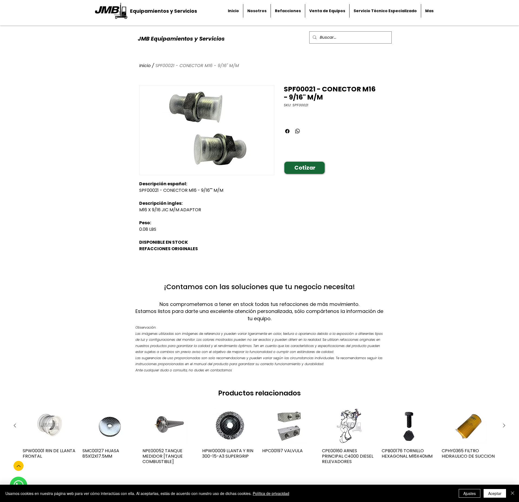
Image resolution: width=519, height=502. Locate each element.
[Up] (19, 466)
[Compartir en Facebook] (287, 131)
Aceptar (494, 493)
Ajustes (469, 493)
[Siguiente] (504, 425)
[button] (304, 168)
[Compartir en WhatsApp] (297, 131)
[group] (259, 438)
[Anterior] (15, 425)
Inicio (145, 65)
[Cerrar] (512, 493)
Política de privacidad (271, 493)
